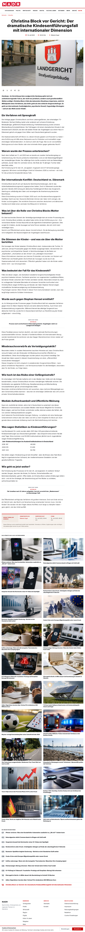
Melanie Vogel (55, 35)
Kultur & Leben (51, 10)
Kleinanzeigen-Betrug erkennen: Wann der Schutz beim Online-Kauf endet (31, 866)
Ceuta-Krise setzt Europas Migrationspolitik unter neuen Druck (62, 620)
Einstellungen (65, 929)
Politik (18, 10)
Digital (42, 10)
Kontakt (46, 906)
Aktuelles (10, 15)
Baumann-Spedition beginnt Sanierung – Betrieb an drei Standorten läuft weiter (32, 851)
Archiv (74, 10)
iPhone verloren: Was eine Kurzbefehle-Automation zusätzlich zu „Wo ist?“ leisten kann (35, 832)
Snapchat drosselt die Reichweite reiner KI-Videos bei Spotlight (21, 591)
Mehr (68, 10)
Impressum (67, 906)
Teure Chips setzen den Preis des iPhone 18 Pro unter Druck (19, 791)
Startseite (4, 15)
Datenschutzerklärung (71, 903)
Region (35, 10)
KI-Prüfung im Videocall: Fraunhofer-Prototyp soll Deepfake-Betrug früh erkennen (33, 870)
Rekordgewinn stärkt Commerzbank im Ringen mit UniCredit (61, 563)
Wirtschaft (27, 10)
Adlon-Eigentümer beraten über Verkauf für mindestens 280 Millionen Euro (31, 880)
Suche (80, 10)
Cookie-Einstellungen (71, 915)
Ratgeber (61, 10)
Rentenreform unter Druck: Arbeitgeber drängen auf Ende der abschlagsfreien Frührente (35, 847)
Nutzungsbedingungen (71, 909)
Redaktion (67, 912)
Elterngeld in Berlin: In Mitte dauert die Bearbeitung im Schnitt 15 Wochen (30, 875)
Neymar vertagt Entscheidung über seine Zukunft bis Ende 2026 (21, 734)
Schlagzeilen (9, 10)
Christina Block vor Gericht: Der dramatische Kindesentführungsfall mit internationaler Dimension (39, 885)
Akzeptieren (77, 929)
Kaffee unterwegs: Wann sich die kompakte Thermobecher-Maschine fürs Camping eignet (20, 648)
